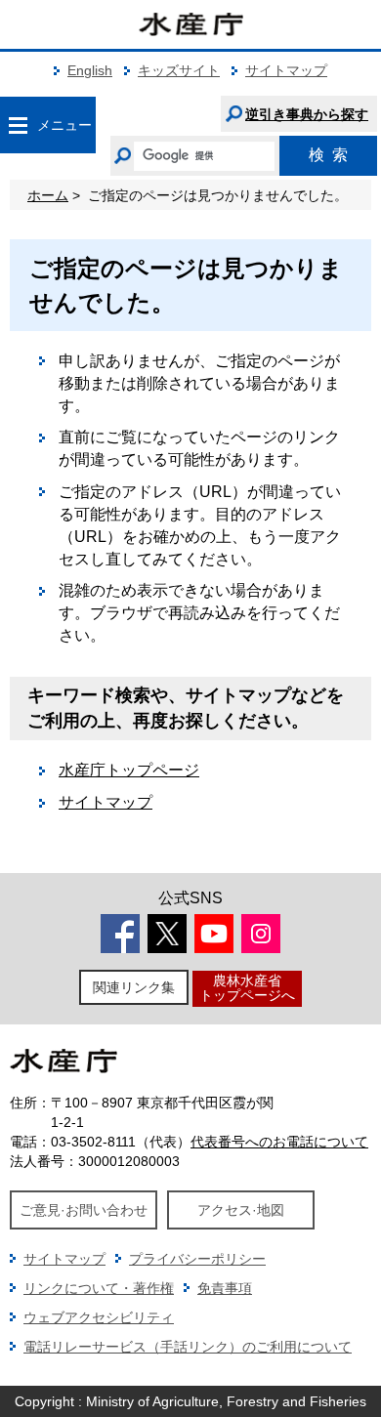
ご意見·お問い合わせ (84, 1210)
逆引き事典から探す (306, 114)
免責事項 (224, 1288)
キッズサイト (179, 70)
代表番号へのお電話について (279, 1141)
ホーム (47, 195)
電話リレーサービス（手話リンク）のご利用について (187, 1346)
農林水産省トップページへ (247, 988)
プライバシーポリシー (197, 1259)
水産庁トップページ (129, 770)
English (89, 70)
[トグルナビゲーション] (17, 125)
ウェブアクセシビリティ (98, 1317)
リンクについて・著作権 (98, 1288)
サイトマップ (286, 70)
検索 (328, 154)
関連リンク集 (134, 987)
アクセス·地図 (240, 1210)
